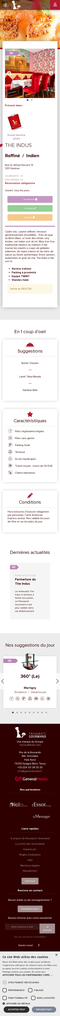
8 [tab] (42, 712)
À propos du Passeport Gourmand (30, 838)
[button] (30, 975)
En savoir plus (39, 971)
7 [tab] (38, 712)
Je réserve (29, 199)
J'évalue (29, 208)
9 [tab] (46, 712)
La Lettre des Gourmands (30, 843)
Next (51, 73)
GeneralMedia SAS (30, 745)
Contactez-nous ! (30, 908)
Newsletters (30, 871)
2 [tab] (31, 99)
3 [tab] (21, 712)
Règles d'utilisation (30, 854)
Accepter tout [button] (16, 1009)
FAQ (30, 860)
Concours (30, 881)
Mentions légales (30, 865)
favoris (28, 217)
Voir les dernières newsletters (30, 936)
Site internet (12, 179)
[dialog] (30, 983)
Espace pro (30, 849)
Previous (9, 73)
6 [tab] (34, 712)
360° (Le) (30, 676)
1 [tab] (27, 99)
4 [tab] (25, 712)
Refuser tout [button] (44, 1009)
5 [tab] (29, 712)
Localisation (12, 175)
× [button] (56, 955)
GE (11, 53)
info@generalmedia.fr (30, 771)
